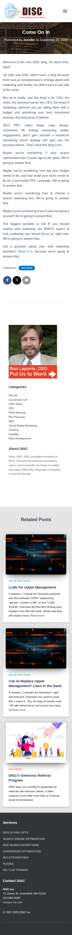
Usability (14, 434)
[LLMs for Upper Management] (36, 554)
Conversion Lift (18, 399)
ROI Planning (17, 416)
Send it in (25, 251)
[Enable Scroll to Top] (64, 927)
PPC (11, 408)
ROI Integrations (15, 857)
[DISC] (25, 11)
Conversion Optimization (22, 851)
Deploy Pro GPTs (15, 832)
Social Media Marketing (23, 425)
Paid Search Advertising (21, 845)
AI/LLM (13, 395)
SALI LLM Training (15, 869)
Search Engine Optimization (24, 838)
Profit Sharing (17, 412)
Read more (37, 615)
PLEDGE (8, 863)
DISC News (26, 268)
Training (13, 429)
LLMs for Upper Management (32, 587)
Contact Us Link (12, 902)
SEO (11, 421)
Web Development (20, 438)
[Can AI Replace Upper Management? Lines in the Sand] (36, 648)
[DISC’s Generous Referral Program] (36, 742)
